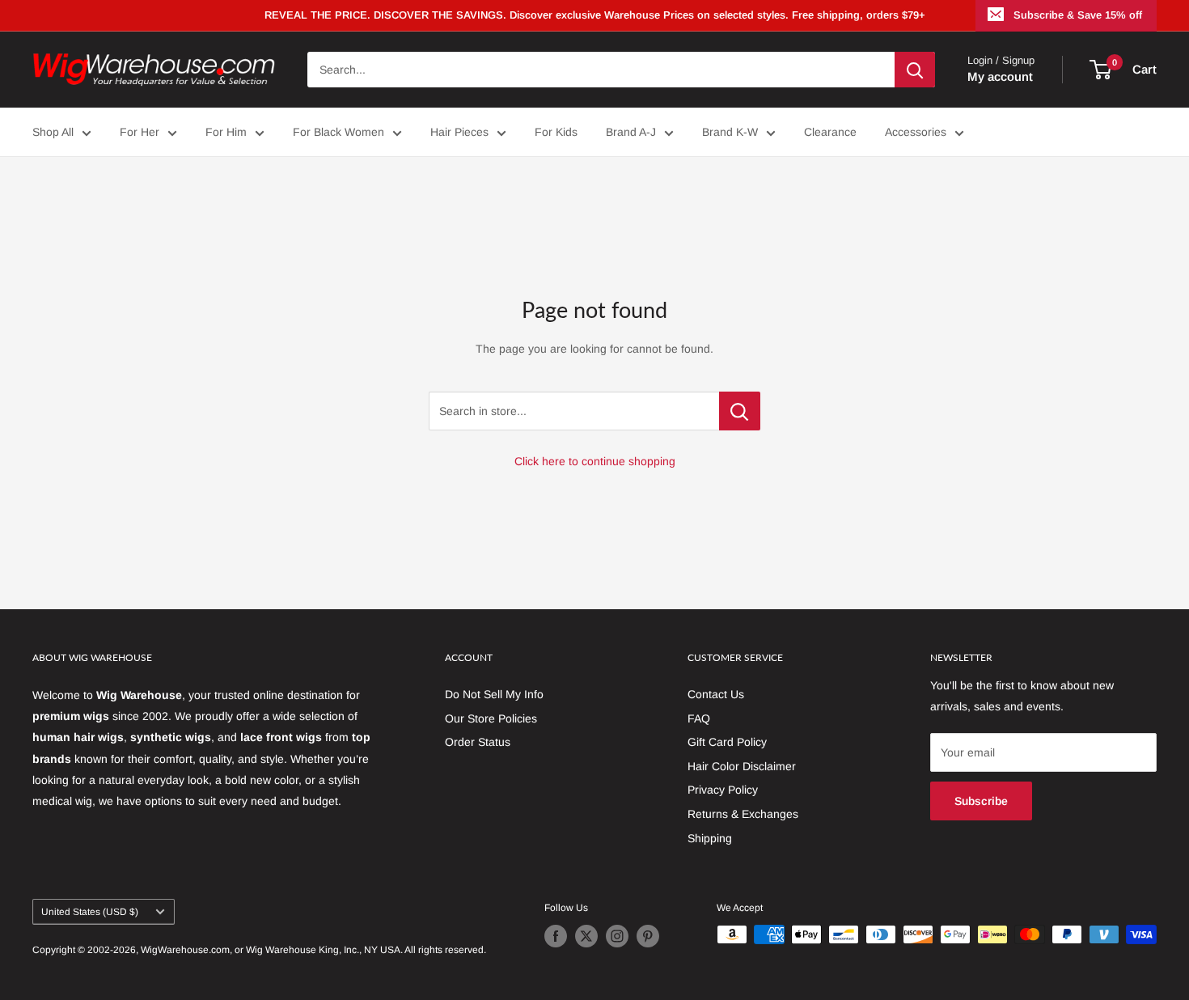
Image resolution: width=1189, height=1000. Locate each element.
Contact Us (716, 694)
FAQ (699, 718)
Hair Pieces (459, 131)
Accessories (915, 131)
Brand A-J (631, 131)
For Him (226, 131)
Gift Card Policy (727, 741)
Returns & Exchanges (743, 813)
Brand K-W (730, 131)
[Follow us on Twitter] (586, 936)
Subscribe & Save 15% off (1077, 15)
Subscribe (981, 800)
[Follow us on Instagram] (617, 936)
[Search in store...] (739, 411)
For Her (139, 131)
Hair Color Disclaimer (742, 766)
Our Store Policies (491, 718)
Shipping (710, 838)
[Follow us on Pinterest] (648, 936)
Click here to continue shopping (594, 461)
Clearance (830, 131)
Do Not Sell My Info (494, 694)
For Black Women (338, 131)
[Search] (915, 69)
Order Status (477, 741)
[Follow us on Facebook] (555, 936)
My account (1000, 76)
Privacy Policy (723, 789)
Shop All (53, 131)
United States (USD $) (89, 911)
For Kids (556, 131)
